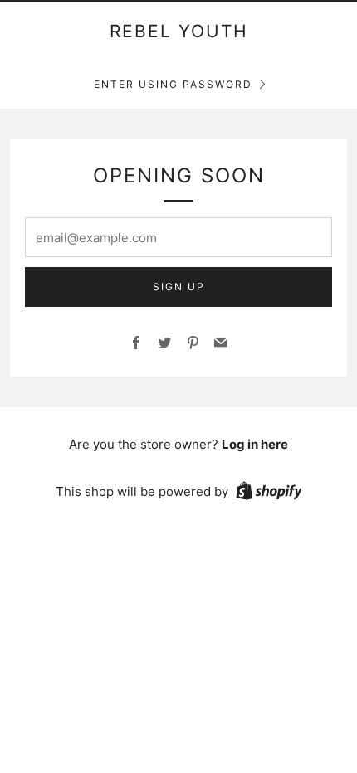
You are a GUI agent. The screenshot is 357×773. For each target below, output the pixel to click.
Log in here (255, 444)
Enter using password (173, 84)
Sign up (179, 286)
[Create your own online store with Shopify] (269, 493)
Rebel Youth (179, 31)
